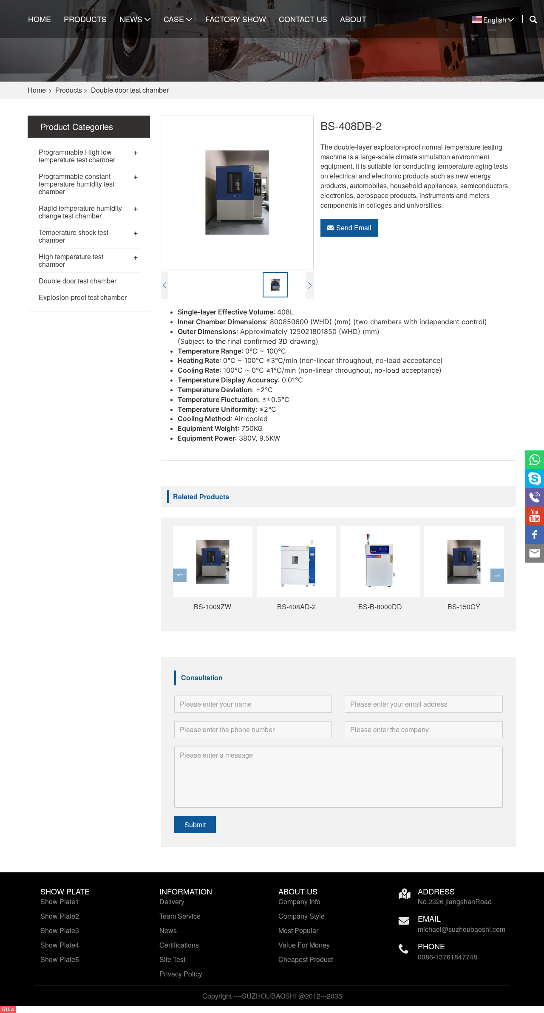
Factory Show (235, 19)
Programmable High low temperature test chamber (77, 155)
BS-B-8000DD (380, 606)
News (130, 19)
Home (39, 19)
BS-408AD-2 (296, 606)
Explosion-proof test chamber (83, 297)
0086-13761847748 (447, 957)
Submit (195, 824)
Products (85, 19)
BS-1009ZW (212, 606)
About (353, 19)
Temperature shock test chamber (73, 236)
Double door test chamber (77, 281)
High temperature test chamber (71, 260)
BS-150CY (464, 606)
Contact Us (303, 19)
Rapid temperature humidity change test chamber (80, 212)
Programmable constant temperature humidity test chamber (76, 183)
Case (174, 19)
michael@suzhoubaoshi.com (461, 929)
